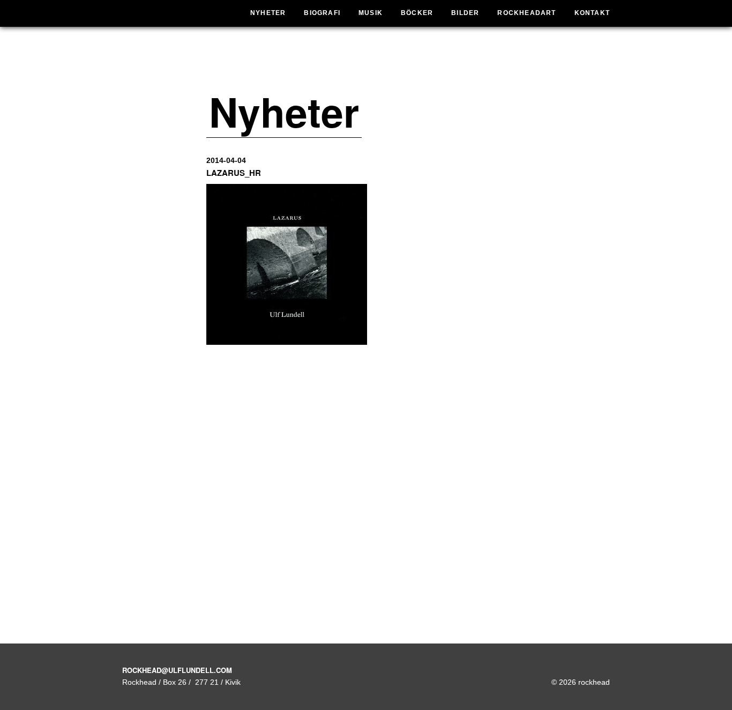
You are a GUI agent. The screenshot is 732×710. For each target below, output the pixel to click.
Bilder (465, 13)
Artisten (451, 38)
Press (451, 67)
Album (360, 38)
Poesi (398, 53)
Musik (370, 13)
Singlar (360, 53)
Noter (360, 81)
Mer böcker (398, 72)
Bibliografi (398, 90)
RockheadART (526, 13)
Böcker (417, 13)
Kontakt (592, 13)
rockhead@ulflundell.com (177, 670)
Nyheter (268, 13)
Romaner (398, 38)
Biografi (322, 13)
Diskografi (360, 67)
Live (451, 53)
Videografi (360, 96)
